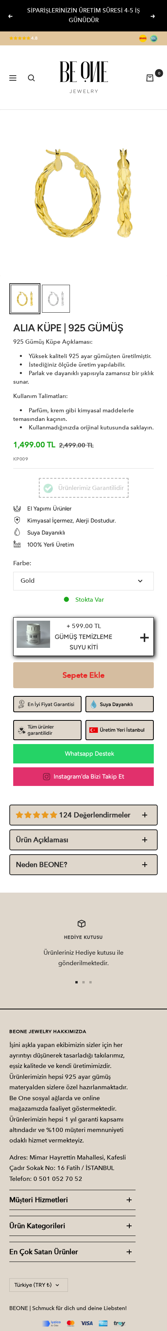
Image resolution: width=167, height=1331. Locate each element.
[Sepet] (152, 77)
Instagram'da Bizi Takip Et (89, 776)
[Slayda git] (76, 982)
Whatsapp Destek (89, 753)
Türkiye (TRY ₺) (33, 1285)
